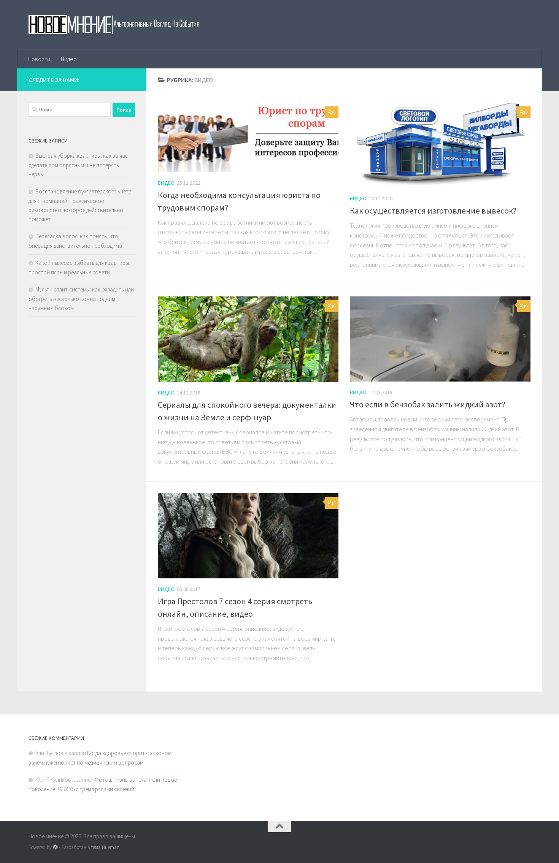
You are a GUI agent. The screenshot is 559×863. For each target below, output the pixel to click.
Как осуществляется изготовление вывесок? (433, 210)
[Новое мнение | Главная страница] (122, 24)
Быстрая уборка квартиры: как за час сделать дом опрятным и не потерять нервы (78, 165)
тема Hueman (105, 847)
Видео (69, 59)
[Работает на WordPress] (55, 847)
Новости (39, 59)
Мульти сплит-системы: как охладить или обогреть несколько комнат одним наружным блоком (81, 299)
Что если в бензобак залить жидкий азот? (427, 404)
